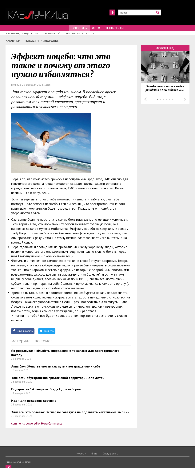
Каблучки (13, 41)
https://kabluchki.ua (38, 15)
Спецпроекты (114, 28)
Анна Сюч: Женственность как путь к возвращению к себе (56, 366)
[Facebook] (112, 12)
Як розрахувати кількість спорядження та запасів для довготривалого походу (65, 352)
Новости (78, 28)
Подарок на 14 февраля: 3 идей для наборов (46, 389)
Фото (96, 28)
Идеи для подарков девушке (33, 400)
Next (185, 99)
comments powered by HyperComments (36, 423)
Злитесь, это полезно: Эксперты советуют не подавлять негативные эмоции (70, 412)
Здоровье (51, 41)
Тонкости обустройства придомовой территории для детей (58, 378)
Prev (145, 99)
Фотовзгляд (165, 48)
